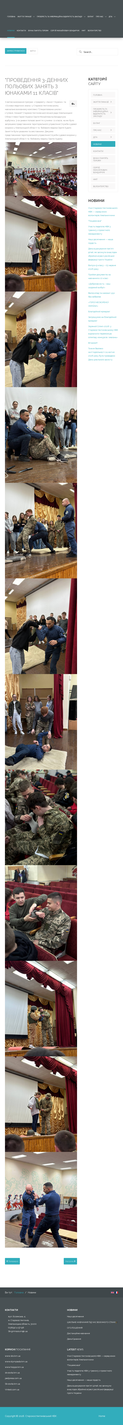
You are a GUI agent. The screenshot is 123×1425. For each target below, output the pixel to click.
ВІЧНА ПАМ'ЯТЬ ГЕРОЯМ (38, 31)
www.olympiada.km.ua (16, 1361)
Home (102, 1416)
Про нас (99, 17)
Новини (11, 31)
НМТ (84, 31)
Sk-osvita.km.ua (12, 1384)
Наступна (69, 1261)
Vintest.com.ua (12, 1389)
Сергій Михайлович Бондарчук (65, 31)
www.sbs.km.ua (12, 1356)
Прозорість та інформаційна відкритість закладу (59, 17)
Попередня (13, 1261)
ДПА (110, 17)
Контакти (21, 31)
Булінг (91, 17)
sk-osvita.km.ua (12, 1372)
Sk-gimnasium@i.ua (18, 1331)
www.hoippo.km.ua (14, 1367)
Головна (11, 17)
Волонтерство (94, 31)
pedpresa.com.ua (13, 1378)
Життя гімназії (24, 17)
